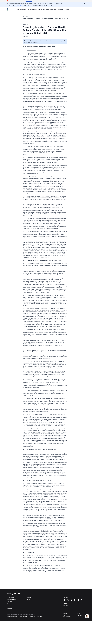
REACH (39, 616)
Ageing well (9, 601)
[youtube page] (71, 600)
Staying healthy (10, 597)
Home (24, 16)
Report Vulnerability (11, 616)
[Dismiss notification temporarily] (84, 3)
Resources (9, 608)
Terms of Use (32, 616)
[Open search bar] (83, 9)
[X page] (75, 600)
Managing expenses (11, 603)
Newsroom (60, 9)
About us (29, 597)
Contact (65, 603)
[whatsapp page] (82, 600)
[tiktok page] (78, 600)
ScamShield (18, 5)
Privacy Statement (23, 616)
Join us (28, 599)
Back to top (28, 581)
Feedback (66, 605)
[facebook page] (64, 600)
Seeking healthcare (11, 599)
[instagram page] (68, 600)
